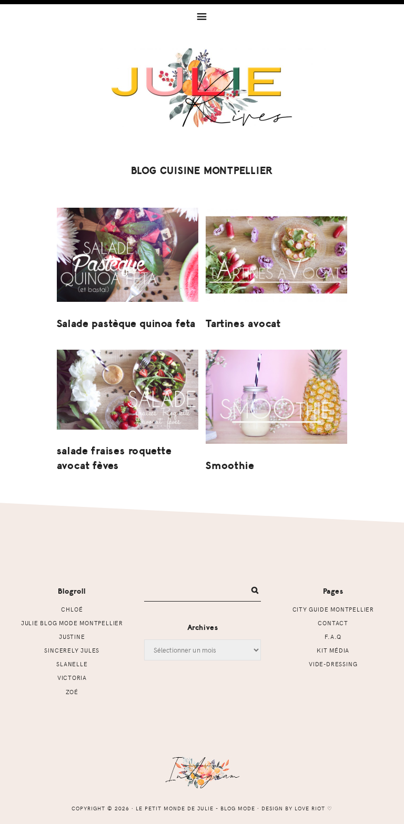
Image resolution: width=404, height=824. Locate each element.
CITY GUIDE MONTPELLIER (333, 609)
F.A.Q (333, 636)
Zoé (72, 692)
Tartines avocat (243, 323)
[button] (202, 15)
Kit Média (333, 650)
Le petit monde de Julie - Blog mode (202, 87)
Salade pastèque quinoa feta (126, 323)
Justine (72, 636)
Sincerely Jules (71, 650)
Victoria (72, 677)
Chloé (72, 609)
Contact (333, 623)
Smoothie (230, 465)
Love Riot (310, 808)
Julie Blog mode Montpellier (72, 623)
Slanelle (71, 664)
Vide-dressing (333, 664)
